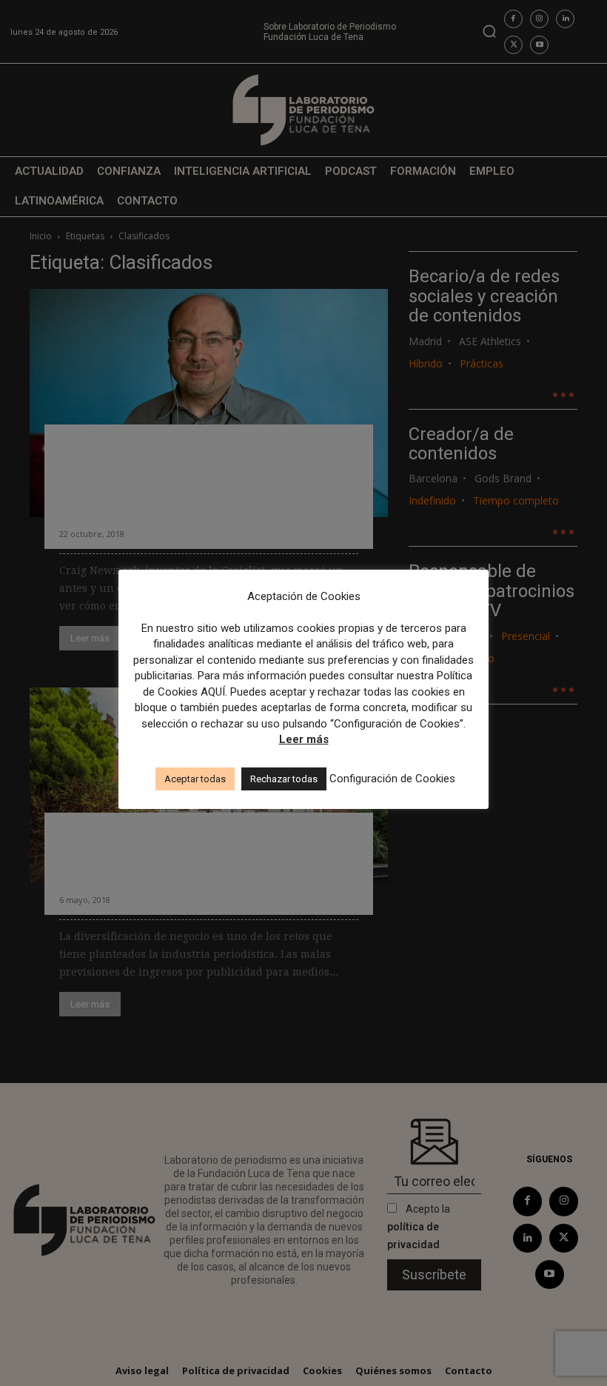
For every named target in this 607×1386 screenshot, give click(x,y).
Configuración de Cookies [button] (392, 778)
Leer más (304, 739)
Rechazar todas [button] (284, 778)
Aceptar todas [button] (195, 778)
